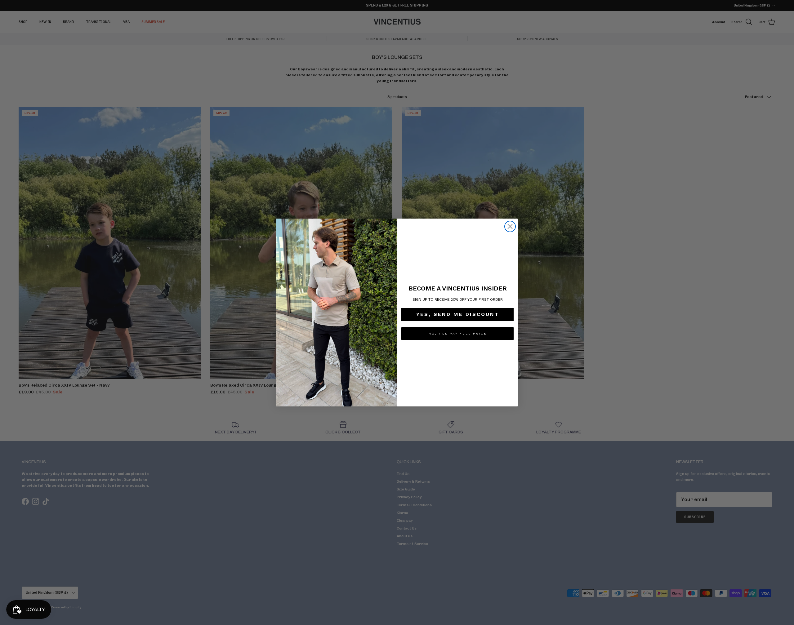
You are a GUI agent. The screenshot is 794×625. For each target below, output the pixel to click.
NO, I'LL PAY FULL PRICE (458, 333)
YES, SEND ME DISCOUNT (457, 314)
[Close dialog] (510, 226)
